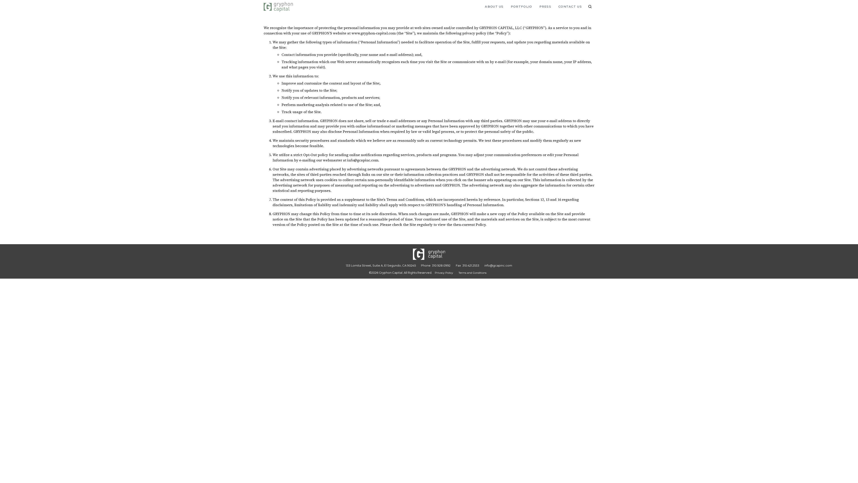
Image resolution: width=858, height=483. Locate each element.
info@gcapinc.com (498, 265)
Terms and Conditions (472, 272)
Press (545, 6)
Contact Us (570, 6)
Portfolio (521, 6)
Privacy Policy (444, 272)
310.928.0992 (441, 265)
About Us (494, 6)
